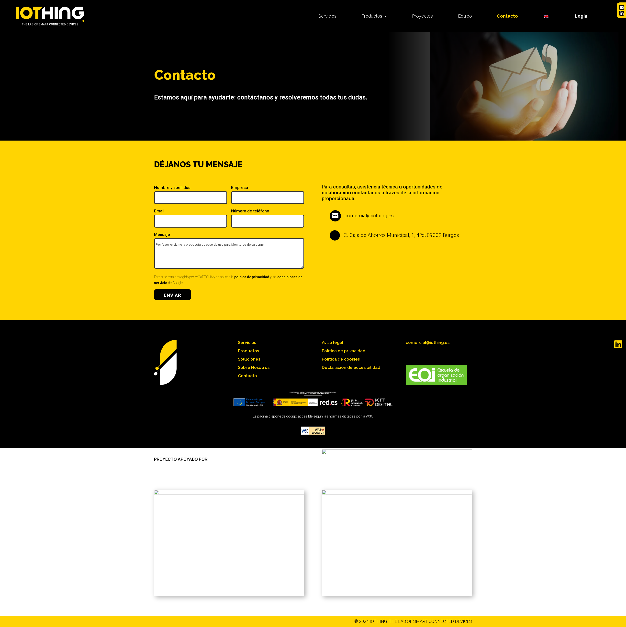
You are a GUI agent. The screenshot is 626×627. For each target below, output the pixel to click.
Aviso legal (332, 342)
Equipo (465, 16)
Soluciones (249, 359)
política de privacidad (251, 277)
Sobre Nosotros (253, 367)
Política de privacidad (343, 350)
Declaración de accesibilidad (351, 367)
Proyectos (422, 16)
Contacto (507, 16)
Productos (371, 16)
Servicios (327, 16)
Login (581, 16)
